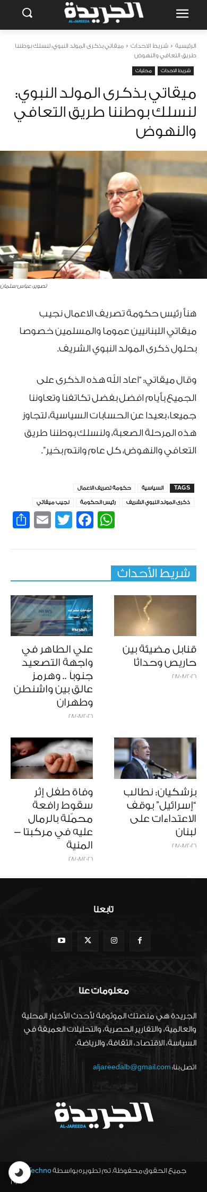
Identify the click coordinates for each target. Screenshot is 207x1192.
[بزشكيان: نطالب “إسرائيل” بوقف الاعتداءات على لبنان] (155, 758)
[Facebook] (140, 941)
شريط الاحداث (149, 45)
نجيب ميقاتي (53, 502)
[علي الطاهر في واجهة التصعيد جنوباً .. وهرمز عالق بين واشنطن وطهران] (52, 616)
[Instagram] (114, 941)
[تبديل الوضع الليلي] (19, 1172)
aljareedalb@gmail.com (132, 1067)
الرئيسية (185, 45)
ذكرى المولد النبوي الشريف (158, 502)
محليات (143, 70)
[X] (87, 941)
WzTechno (33, 1170)
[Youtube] (61, 941)
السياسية (152, 488)
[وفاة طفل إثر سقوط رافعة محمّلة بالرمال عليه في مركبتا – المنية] (52, 758)
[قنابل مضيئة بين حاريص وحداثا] (155, 616)
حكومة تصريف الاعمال (104, 488)
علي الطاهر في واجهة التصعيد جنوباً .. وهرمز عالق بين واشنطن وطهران (53, 676)
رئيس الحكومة (98, 502)
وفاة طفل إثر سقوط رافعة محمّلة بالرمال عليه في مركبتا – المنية (53, 818)
